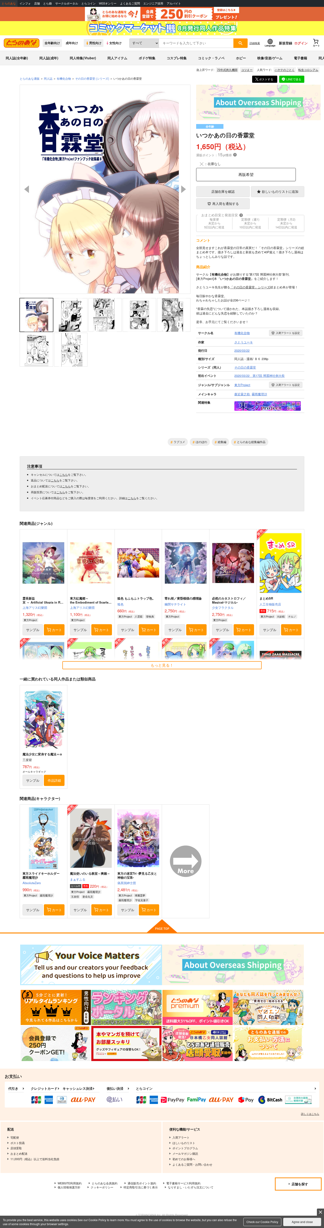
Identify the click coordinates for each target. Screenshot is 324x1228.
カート (57, 629)
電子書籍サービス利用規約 (183, 1183)
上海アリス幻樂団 (35, 607)
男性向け (95, 43)
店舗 (37, 3)
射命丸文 (88, 896)
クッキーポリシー (102, 1187)
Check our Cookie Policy (262, 1222)
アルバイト (174, 3)
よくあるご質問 (130, 3)
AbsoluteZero (32, 883)
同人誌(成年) (48, 57)
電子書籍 (300, 57)
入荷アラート (288, 333)
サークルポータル (66, 3)
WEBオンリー (107, 3)
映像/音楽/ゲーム (269, 57)
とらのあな (9, 3)
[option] (105, 189)
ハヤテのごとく (285, 70)
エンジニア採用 (153, 3)
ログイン (301, 43)
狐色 (120, 604)
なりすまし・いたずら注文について (190, 1187)
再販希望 (246, 174)
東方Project (30, 620)
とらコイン (88, 3)
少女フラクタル (223, 607)
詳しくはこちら (310, 1114)
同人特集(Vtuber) (83, 57)
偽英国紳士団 (126, 883)
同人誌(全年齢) (17, 57)
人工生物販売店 (270, 604)
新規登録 (285, 43)
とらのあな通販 (30, 78)
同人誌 (48, 78)
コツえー (247, 70)
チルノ (292, 616)
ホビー (241, 57)
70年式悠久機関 (227, 70)
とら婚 (47, 3)
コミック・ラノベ (211, 57)
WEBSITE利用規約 (70, 1183)
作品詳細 (54, 780)
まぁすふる (77, 879)
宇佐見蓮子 (141, 900)
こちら (63, 474)
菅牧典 (150, 616)
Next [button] (183, 189)
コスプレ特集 (177, 57)
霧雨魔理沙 (46, 895)
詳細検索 (255, 43)
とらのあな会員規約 (104, 1183)
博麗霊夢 (140, 895)
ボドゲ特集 (147, 57)
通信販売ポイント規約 (142, 1183)
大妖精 (281, 616)
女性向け (115, 43)
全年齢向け (52, 43)
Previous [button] (26, 189)
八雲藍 (139, 616)
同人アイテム (117, 57)
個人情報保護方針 (69, 1187)
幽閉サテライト (175, 604)
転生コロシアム (308, 70)
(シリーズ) (92, 78)
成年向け (72, 43)
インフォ (25, 3)
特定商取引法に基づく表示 (141, 1187)
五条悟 (75, 896)
